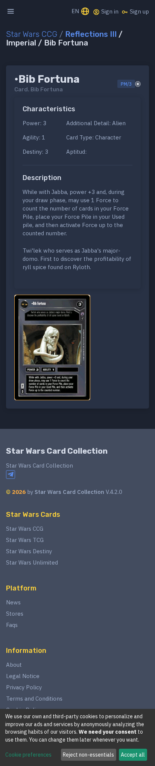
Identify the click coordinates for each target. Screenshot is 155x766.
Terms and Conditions (34, 698)
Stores (14, 613)
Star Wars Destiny (29, 551)
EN (76, 11)
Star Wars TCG (25, 539)
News (13, 602)
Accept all (133, 754)
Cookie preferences (28, 754)
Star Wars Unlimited (32, 562)
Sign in (109, 11)
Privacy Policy (24, 687)
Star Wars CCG (32, 34)
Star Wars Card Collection (57, 451)
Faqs (12, 624)
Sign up (138, 11)
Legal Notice (23, 676)
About (14, 664)
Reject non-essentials (88, 754)
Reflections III (91, 34)
